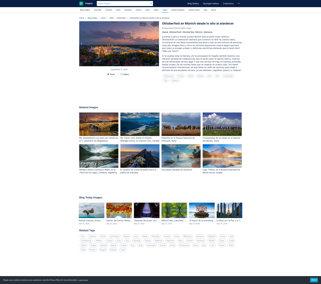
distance (200, 236)
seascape (151, 245)
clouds (200, 76)
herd (180, 241)
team (123, 250)
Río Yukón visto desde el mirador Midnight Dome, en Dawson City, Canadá (139, 139)
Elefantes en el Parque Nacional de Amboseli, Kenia (178, 139)
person (92, 250)
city (165, 80)
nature (126, 236)
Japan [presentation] (156, 10)
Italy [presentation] (205, 10)
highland (211, 236)
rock (196, 245)
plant (231, 245)
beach (113, 245)
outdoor (175, 80)
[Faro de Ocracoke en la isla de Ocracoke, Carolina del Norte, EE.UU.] (81, 44)
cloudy (109, 241)
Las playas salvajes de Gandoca (177, 169)
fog (127, 241)
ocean (123, 245)
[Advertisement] (160, 95)
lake (136, 236)
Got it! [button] (314, 280)
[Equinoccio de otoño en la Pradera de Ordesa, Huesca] (156, 44)
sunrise (104, 245)
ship (140, 245)
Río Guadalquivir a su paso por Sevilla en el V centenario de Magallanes (98, 139)
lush (212, 245)
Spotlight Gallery (211, 3)
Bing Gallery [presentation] (85, 10)
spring (147, 241)
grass (119, 241)
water (145, 236)
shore (172, 245)
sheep (93, 245)
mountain (155, 236)
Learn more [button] (83, 280)
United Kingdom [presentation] (177, 10)
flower (221, 245)
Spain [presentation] (165, 10)
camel (231, 241)
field (83, 250)
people (103, 250)
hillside (99, 241)
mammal (200, 241)
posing (113, 250)
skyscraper (168, 76)
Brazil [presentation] (213, 10)
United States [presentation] (194, 10)
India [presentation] (147, 10)
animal (189, 241)
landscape (228, 76)
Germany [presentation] (128, 10)
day (209, 76)
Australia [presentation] (97, 10)
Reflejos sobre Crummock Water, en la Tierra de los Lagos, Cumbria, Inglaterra (98, 171)
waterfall (158, 241)
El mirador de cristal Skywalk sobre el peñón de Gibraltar (138, 171)
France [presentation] (138, 10)
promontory (184, 245)
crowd (180, 76)
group (222, 236)
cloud (190, 76)
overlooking (86, 241)
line (231, 236)
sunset (163, 245)
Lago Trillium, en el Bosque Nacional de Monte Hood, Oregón (221, 171)
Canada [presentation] (108, 10)
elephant (170, 241)
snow (176, 236)
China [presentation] (118, 10)
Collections (228, 3)
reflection (188, 236)
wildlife (212, 241)
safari (83, 245)
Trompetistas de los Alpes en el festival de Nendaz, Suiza (221, 139)
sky (217, 76)
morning (137, 241)
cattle (221, 241)
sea (132, 245)
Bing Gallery (193, 3)
